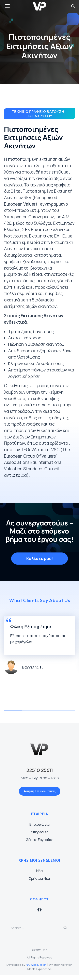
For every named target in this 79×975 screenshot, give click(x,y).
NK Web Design (36, 965)
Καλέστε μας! (39, 558)
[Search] (65, 928)
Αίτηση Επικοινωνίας (40, 791)
